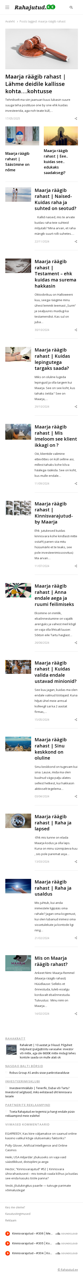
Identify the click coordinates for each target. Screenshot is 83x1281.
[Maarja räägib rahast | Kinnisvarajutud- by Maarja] (18, 503)
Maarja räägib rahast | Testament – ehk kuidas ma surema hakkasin (55, 274)
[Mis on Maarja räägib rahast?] (18, 958)
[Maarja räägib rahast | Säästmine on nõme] (22, 129)
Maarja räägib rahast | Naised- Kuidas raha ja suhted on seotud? (55, 199)
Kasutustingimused (17, 1214)
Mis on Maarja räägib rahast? (51, 961)
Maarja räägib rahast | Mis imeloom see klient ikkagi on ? (56, 436)
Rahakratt (15, 1038)
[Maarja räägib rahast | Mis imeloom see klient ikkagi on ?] (18, 427)
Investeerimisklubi (22, 1081)
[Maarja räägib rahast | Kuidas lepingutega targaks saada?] (18, 350)
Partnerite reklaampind (27, 1105)
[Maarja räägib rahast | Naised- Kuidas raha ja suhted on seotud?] (18, 190)
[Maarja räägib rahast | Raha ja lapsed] (18, 816)
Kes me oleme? (15, 1207)
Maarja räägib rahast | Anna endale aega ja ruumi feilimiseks (54, 595)
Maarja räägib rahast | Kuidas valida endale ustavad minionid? (56, 672)
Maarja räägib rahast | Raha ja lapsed (53, 823)
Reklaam (10, 1220)
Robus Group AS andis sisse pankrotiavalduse (39, 1073)
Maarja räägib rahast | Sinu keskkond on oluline (51, 749)
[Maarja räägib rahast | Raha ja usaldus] (18, 882)
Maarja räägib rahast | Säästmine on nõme (17, 161)
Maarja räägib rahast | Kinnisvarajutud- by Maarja (54, 513)
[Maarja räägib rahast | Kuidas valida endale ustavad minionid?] (18, 663)
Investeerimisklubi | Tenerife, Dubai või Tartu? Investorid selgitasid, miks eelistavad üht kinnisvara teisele (38, 1092)
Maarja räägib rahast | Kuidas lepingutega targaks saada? (52, 359)
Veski (9, 1185)
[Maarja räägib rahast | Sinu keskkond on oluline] (18, 739)
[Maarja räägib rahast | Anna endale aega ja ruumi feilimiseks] (18, 586)
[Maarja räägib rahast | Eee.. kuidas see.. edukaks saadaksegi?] (61, 129)
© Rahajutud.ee (68, 1269)
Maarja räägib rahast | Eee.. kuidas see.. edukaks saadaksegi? (56, 161)
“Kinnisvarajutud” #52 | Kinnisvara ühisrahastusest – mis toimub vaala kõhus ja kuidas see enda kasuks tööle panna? (41, 1173)
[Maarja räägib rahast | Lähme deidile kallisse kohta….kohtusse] (41, 31)
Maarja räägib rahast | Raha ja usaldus (53, 888)
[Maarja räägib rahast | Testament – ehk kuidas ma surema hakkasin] (18, 261)
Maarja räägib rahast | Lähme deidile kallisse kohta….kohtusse (35, 84)
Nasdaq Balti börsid (24, 1066)
